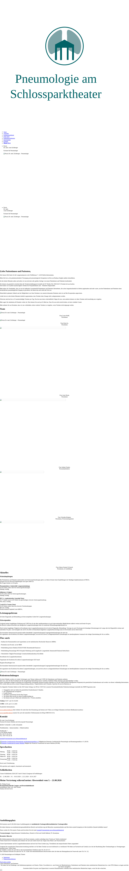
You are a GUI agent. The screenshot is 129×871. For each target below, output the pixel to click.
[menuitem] (66, 132)
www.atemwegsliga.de (6, 710)
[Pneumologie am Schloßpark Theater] (64, 129)
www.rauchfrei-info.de (6, 713)
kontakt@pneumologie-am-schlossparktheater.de (13, 738)
